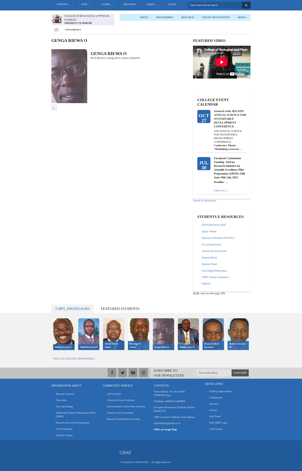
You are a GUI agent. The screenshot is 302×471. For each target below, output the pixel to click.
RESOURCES (129, 4)
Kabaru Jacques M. (237, 345)
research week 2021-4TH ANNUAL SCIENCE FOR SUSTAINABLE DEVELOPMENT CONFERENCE (230, 119)
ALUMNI (105, 4)
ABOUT (144, 17)
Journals (213, 410)
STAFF (84, 4)
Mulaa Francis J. (63, 347)
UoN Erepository (64, 429)
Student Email (209, 257)
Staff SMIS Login (218, 422)
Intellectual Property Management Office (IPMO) (76, 414)
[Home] (56, 18)
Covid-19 (172, 4)
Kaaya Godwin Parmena (211, 345)
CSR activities (114, 394)
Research (187, 17)
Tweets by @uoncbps (204, 200)
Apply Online (209, 231)
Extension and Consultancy (120, 412)
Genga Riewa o (161, 347)
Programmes (164, 17)
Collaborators (215, 397)
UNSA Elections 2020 (214, 224)
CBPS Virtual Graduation (215, 277)
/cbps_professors (72, 309)
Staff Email (215, 416)
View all (220, 190)
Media (242, 17)
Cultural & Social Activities (120, 400)
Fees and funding (64, 406)
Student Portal (209, 264)
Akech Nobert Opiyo (111, 345)
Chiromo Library (64, 435)
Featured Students (120, 309)
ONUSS (206, 283)
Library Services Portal (214, 251)
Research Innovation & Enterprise (72, 422)
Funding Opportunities (220, 391)
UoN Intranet (215, 429)
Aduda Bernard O (89, 347)
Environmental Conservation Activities (126, 406)
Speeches (213, 404)
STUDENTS (62, 4)
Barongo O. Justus (135, 345)
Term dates (61, 400)
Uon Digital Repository (214, 270)
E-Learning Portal (211, 244)
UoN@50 (150, 4)
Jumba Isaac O (186, 347)
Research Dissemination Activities (123, 419)
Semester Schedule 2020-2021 (218, 237)
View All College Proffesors (73, 358)
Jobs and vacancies (65, 394)
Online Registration (216, 17)
